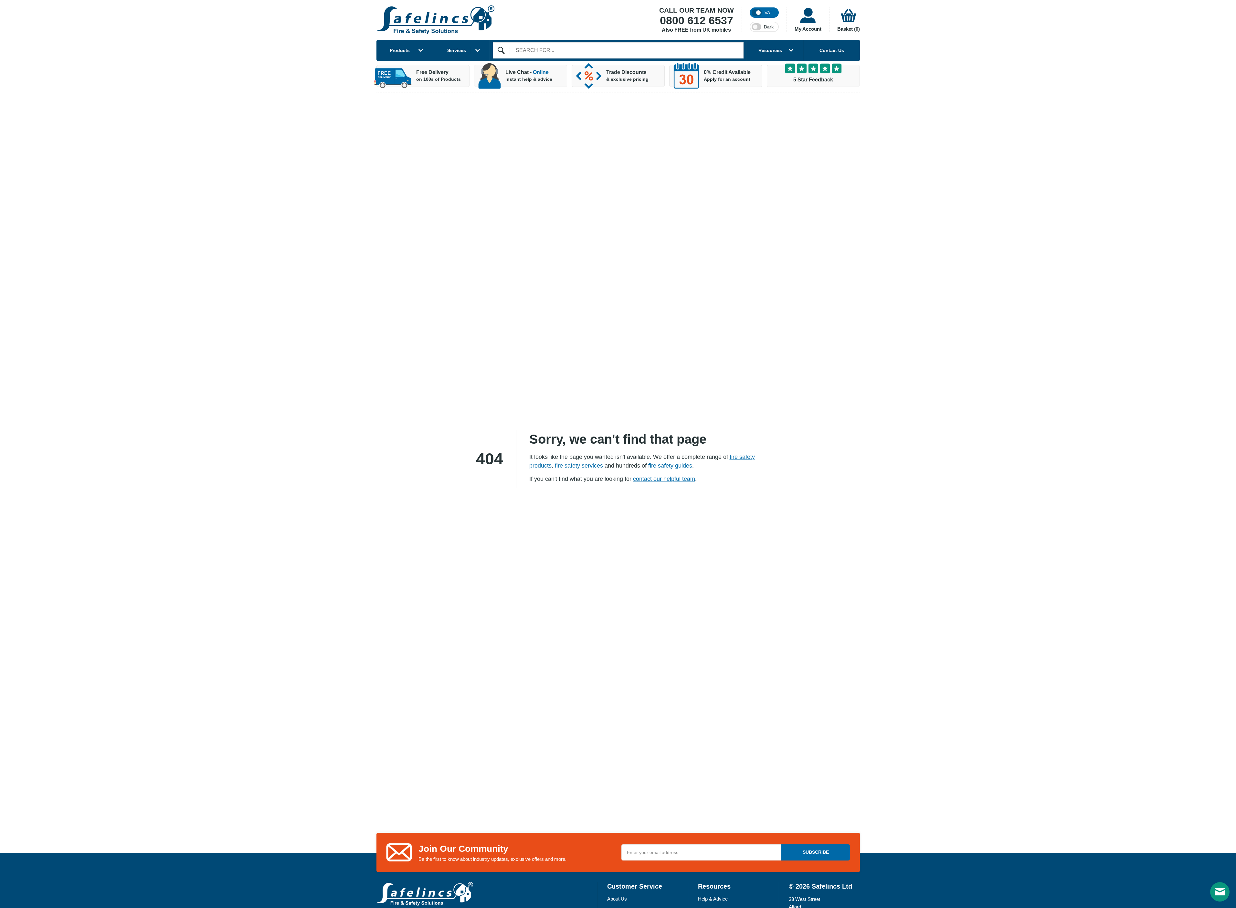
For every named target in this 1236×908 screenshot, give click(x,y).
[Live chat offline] (1220, 892)
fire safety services (579, 465)
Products (400, 50)
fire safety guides (670, 465)
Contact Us (831, 50)
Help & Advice (713, 899)
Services (456, 50)
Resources (770, 50)
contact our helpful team (664, 479)
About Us (617, 899)
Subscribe (816, 852)
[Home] (435, 20)
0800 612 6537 (696, 21)
